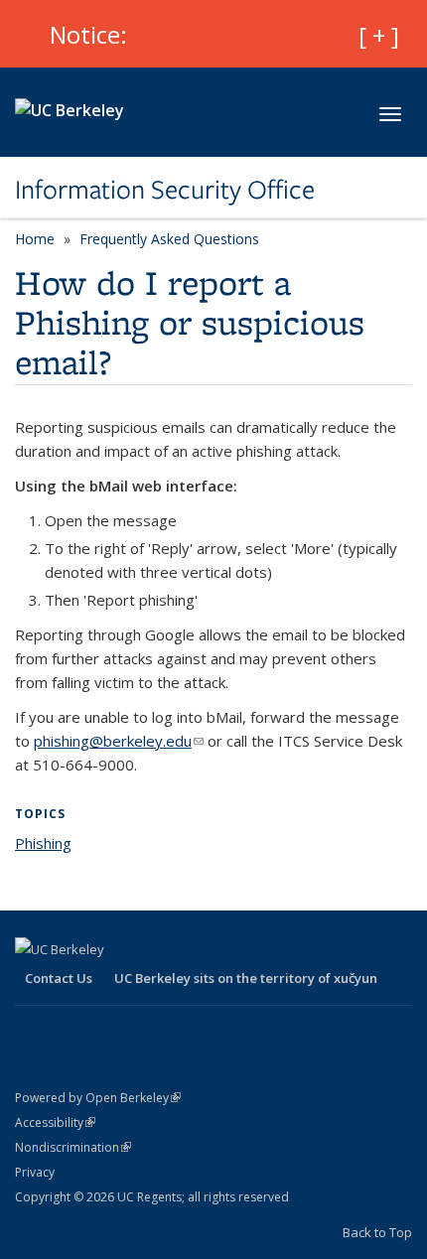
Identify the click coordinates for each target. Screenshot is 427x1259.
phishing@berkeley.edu (119, 741)
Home (35, 238)
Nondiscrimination (73, 1147)
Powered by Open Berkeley (98, 1097)
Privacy (35, 1172)
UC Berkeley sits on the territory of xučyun (245, 978)
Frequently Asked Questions (169, 238)
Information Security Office (165, 190)
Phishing (43, 843)
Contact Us (58, 978)
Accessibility (55, 1122)
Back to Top (377, 1232)
